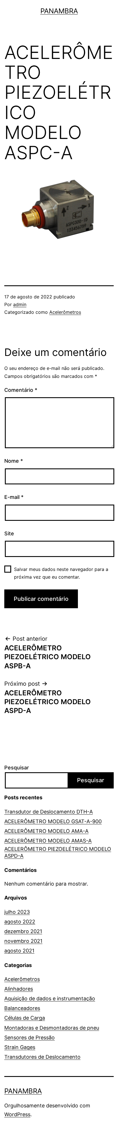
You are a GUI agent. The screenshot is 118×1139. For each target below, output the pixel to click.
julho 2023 (17, 912)
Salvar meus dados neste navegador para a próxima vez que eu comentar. (61, 573)
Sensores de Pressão (29, 1037)
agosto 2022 (19, 922)
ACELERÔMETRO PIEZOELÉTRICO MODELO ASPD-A (57, 852)
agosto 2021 (19, 951)
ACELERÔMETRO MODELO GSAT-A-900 (53, 821)
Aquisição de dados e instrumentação (49, 998)
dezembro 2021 (23, 931)
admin (19, 304)
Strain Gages (19, 1047)
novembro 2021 (23, 941)
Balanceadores (22, 1008)
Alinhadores (18, 989)
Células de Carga (24, 1018)
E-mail (13, 497)
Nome (13, 461)
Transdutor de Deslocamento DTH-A (48, 812)
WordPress (17, 1114)
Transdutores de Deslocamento (42, 1057)
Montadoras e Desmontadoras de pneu (51, 1028)
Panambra (59, 11)
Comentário (20, 390)
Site (9, 533)
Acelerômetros (65, 312)
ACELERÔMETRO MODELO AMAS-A (48, 841)
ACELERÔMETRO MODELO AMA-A (46, 831)
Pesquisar (16, 768)
